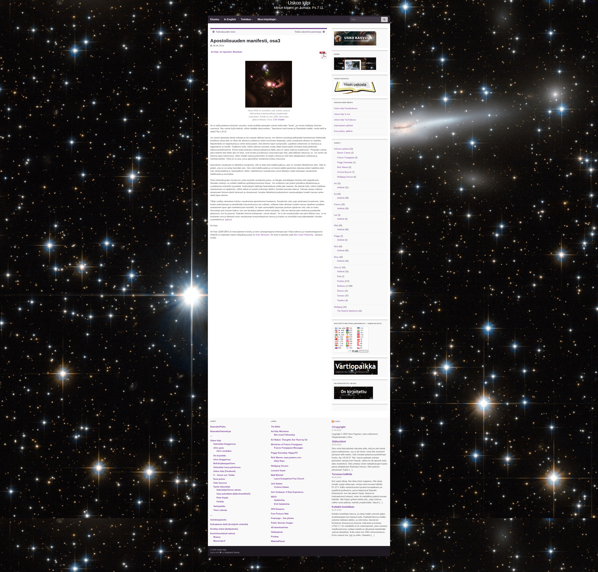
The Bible (275, 427)
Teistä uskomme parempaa (308, 32)
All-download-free (279, 527)
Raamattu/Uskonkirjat (220, 431)
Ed (335, 194)
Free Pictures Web (280, 514)
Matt (336, 225)
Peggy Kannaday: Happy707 (284, 453)
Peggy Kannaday (345, 162)
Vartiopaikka (219, 506)
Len (335, 215)
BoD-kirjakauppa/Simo (224, 463)
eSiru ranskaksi (223, 451)
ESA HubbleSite (282, 504)
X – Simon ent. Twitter (224, 475)
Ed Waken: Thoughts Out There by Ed (289, 440)
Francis (337, 204)
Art (335, 183)
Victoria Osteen (281, 487)
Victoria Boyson (344, 172)
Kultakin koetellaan (343, 507)
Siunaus (340, 295)
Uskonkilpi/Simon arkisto (228, 490)
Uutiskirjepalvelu (218, 520)
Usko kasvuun (220, 483)
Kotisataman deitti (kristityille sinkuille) (229, 524)
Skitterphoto (277, 532)
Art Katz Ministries (261, 235)
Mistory (217, 537)
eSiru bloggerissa (221, 459)
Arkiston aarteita (341, 149)
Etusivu (214, 19)
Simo (336, 267)
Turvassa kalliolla (342, 474)
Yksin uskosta (220, 510)
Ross (336, 257)
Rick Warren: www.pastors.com (286, 457)
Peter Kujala (222, 498)
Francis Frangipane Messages (288, 448)
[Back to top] (591, 565)
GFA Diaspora (277, 509)
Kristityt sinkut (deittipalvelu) (224, 529)
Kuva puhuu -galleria (343, 131)
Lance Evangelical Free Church (289, 479)
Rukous (340, 291)
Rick (336, 246)
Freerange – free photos (282, 518)
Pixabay (275, 536)
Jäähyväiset (339, 441)
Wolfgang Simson (345, 177)
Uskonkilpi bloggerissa (224, 444)
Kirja (339, 276)
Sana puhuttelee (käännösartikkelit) (233, 494)
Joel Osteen (276, 484)
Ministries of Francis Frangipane (286, 444)
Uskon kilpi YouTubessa (345, 120)
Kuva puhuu (219, 479)
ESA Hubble (278, 119)
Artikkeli (340, 187)
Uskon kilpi (299, 3)
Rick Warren (342, 167)
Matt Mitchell (277, 475)
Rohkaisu (341, 286)
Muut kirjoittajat (267, 19)
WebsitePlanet (278, 541)
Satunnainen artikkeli (343, 125)
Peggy (337, 236)
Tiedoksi (341, 300)
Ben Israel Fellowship (303, 235)
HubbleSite (279, 500)
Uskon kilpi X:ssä (342, 114)
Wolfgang (338, 307)
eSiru (337, 421)
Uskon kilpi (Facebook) (224, 471)
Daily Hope (279, 461)
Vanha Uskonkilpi (221, 487)
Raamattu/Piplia (217, 427)
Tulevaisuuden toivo (225, 32)
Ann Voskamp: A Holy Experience (287, 492)
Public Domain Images (282, 523)
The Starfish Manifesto (347, 311)
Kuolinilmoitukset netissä (222, 533)
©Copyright (338, 427)
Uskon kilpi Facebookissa (345, 108)
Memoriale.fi (219, 541)
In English (230, 19)
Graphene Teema (232, 552)
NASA (274, 497)
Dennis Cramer (344, 153)
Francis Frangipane (345, 157)
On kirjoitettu (219, 455)
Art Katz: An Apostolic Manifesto (226, 52)
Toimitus (246, 19)
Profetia (340, 281)
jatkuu (228, 219)
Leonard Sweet (278, 470)
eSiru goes (218, 448)
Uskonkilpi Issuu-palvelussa (226, 467)
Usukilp (220, 501)
